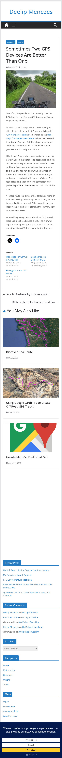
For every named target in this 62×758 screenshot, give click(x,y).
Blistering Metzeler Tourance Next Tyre (33, 302)
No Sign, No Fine (30, 612)
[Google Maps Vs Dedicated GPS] (31, 424)
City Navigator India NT (18, 134)
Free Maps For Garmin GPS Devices (17, 258)
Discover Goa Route (19, 352)
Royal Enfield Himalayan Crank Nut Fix (28, 294)
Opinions (10, 42)
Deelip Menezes (31, 12)
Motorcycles (9, 670)
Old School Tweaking (29, 622)
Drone (6, 665)
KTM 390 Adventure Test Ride (17, 579)
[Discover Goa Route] (31, 319)
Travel (20, 42)
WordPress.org (10, 716)
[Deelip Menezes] (6, 25)
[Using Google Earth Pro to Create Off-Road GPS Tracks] (31, 370)
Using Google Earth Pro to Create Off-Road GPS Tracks (28, 404)
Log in (6, 701)
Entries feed (9, 706)
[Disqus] (31, 509)
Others (6, 679)
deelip (23, 67)
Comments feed (10, 711)
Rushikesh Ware (11, 617)
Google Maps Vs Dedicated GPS (38, 258)
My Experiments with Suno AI (17, 575)
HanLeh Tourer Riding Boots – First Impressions (26, 570)
